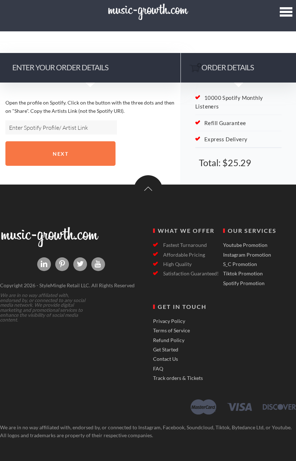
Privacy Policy (169, 321)
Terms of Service (171, 330)
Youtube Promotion (245, 245)
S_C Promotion (240, 264)
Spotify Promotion (244, 283)
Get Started (165, 350)
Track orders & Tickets (178, 378)
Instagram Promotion (247, 255)
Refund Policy (168, 340)
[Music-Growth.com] (147, 17)
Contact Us (165, 359)
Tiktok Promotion (243, 273)
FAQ (158, 369)
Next (60, 154)
